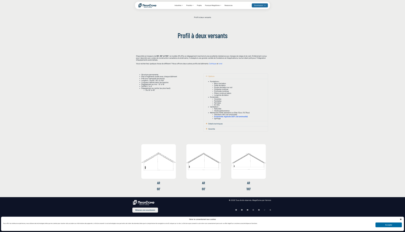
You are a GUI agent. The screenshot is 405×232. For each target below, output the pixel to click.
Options (211, 76)
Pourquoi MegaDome (212, 5)
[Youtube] (247, 210)
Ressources (228, 5)
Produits (189, 5)
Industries (178, 5)
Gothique (212, 64)
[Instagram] (253, 210)
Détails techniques (215, 124)
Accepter (388, 225)
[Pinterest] (259, 210)
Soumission (260, 5)
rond (220, 64)
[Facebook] (236, 210)
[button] (401, 219)
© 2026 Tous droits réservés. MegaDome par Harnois (250, 200)
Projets (199, 5)
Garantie (211, 129)
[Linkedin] (242, 210)
